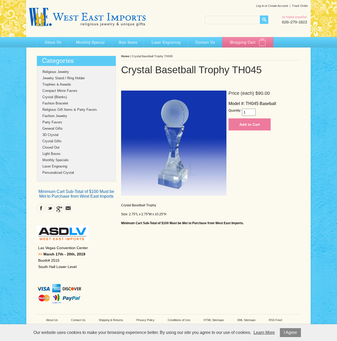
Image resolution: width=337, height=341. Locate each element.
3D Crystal (50, 135)
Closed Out (51, 147)
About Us (52, 42)
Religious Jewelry (55, 72)
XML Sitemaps (246, 320)
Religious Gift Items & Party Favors (69, 110)
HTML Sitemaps (214, 320)
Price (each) (241, 93)
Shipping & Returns (111, 320)
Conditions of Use (179, 320)
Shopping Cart (247, 42)
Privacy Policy (145, 320)
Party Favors (52, 122)
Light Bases (51, 154)
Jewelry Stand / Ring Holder (63, 78)
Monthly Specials (55, 160)
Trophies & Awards (56, 84)
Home (125, 56)
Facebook (41, 208)
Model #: (237, 103)
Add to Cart (249, 124)
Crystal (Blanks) (54, 97)
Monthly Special (90, 42)
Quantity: (235, 110)
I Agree (290, 332)
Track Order (300, 5)
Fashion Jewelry (54, 116)
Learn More (264, 332)
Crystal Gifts (52, 141)
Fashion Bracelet (55, 103)
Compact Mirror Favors (59, 91)
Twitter (50, 208)
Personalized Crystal (58, 173)
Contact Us (205, 42)
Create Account (278, 5)
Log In (260, 5)
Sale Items (127, 42)
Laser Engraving (165, 42)
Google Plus (59, 208)
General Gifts (52, 128)
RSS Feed (275, 320)
